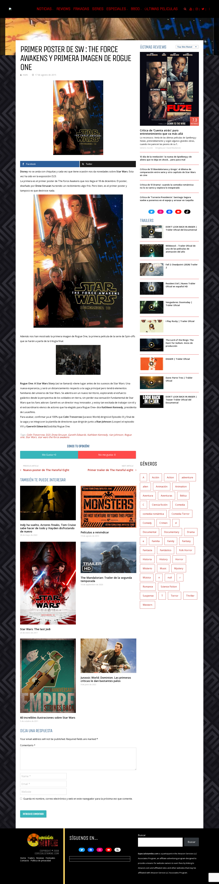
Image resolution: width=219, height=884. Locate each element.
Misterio (147, 568)
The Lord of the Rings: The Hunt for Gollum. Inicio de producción (180, 343)
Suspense (148, 595)
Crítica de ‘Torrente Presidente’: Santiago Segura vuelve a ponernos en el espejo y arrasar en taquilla (167, 199)
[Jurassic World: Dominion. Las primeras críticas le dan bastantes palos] (108, 656)
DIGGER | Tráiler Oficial (178, 359)
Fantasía (147, 550)
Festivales (50, 858)
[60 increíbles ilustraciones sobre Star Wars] (48, 676)
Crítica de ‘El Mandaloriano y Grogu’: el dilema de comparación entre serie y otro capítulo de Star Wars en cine (168, 172)
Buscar (142, 835)
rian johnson (116, 434)
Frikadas (81, 9)
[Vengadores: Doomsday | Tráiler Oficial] (151, 307)
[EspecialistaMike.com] (19, 7)
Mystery (178, 568)
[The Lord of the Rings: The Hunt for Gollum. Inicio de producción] (151, 345)
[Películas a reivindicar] (108, 507)
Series (97, 9)
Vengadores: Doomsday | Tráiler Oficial (179, 304)
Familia (156, 541)
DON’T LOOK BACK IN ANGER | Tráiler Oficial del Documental (182, 228)
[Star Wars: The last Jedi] (48, 583)
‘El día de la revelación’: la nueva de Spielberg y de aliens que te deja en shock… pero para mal (166, 158)
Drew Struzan (59, 434)
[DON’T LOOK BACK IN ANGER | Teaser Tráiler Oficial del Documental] (151, 401)
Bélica (183, 495)
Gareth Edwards (77, 434)
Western (147, 604)
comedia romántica (153, 513)
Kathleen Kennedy (97, 434)
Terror (174, 595)
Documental (149, 532)
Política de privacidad (41, 861)
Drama (191, 532)
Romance (148, 586)
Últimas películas (161, 9)
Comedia (180, 504)
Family (170, 541)
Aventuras (166, 495)
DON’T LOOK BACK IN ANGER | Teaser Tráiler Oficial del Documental (181, 399)
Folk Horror (185, 550)
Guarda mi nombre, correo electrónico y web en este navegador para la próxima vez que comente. (77, 798)
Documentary (171, 532)
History (163, 559)
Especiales (116, 9)
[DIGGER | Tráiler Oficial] (151, 364)
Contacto (24, 861)
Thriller (190, 595)
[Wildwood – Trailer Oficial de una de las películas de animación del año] (151, 250)
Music (163, 568)
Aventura (148, 495)
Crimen (163, 523)
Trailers (31, 858)
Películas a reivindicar (95, 532)
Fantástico (165, 550)
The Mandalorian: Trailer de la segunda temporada (106, 579)
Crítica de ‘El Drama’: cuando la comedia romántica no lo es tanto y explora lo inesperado (167, 186)
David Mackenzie (174, 148)
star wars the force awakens (53, 437)
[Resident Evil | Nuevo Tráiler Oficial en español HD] (151, 288)
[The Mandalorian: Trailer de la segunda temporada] (108, 557)
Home (23, 858)
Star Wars (31, 437)
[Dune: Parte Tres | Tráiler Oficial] (151, 382)
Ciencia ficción (159, 504)
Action (170, 477)
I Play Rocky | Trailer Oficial (180, 321)
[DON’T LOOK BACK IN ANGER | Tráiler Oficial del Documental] (151, 231)
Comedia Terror (181, 513)
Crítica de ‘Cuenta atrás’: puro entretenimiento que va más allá (161, 132)
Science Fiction (169, 586)
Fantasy (186, 541)
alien (145, 486)
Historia (147, 559)
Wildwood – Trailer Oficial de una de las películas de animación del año (180, 248)
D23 (48, 434)
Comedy (147, 523)
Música (147, 577)
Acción (150, 148)
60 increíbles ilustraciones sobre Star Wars (47, 717)
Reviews (63, 9)
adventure (187, 477)
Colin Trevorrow (36, 434)
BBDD (135, 9)
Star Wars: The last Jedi (35, 629)
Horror (179, 559)
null (170, 577)
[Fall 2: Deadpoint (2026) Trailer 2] (151, 269)
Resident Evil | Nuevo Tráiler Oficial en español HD (180, 285)
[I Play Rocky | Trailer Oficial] (151, 326)
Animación (161, 486)
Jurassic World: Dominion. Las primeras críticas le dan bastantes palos (106, 679)
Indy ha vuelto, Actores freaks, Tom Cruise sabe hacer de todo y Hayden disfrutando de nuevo (48, 528)
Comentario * (27, 745)
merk (25, 74)
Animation (181, 486)
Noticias (44, 9)
